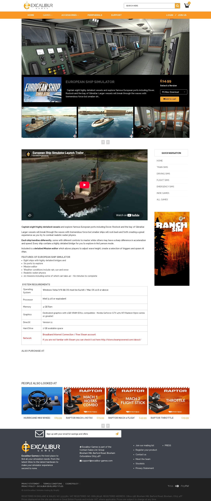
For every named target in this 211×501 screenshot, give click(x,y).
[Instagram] (163, 434)
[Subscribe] (117, 434)
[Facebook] (137, 434)
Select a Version (168, 85)
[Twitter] (145, 434)
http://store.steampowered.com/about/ (121, 340)
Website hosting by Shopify (48, 490)
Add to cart (170, 99)
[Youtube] (154, 434)
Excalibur (31, 490)
